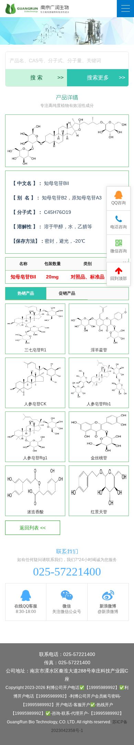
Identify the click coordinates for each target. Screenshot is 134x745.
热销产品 (26, 293)
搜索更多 (106, 77)
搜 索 (47, 77)
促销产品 (67, 293)
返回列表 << (33, 527)
